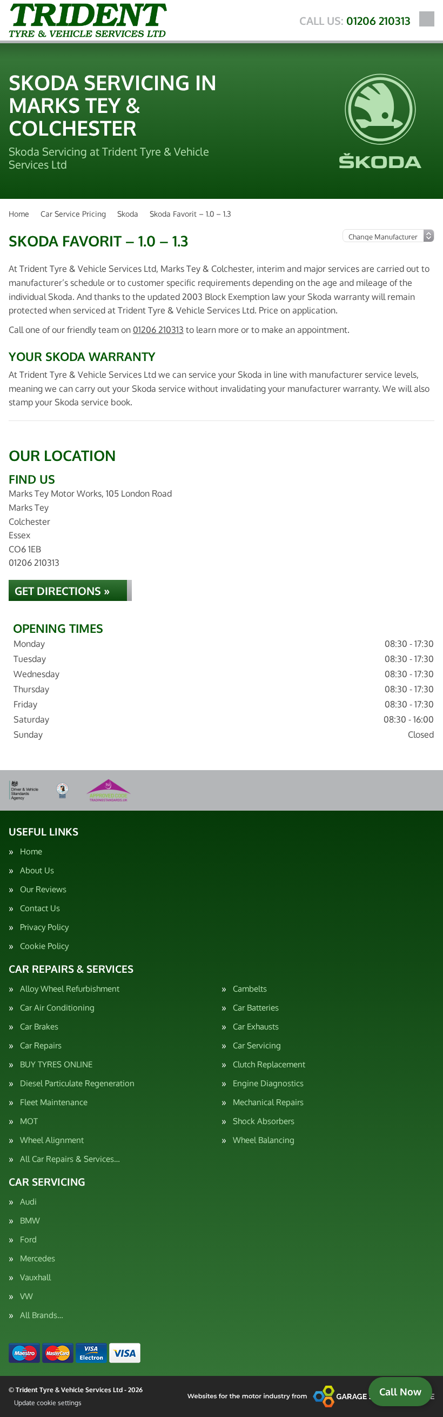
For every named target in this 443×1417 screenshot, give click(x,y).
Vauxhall (35, 1277)
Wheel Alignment (52, 1140)
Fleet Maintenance (54, 1102)
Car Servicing (257, 1045)
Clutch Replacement (269, 1064)
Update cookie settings (48, 1403)
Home (31, 851)
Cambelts (250, 989)
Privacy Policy (44, 927)
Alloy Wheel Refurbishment (69, 989)
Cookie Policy (44, 946)
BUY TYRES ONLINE (56, 1064)
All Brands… (41, 1315)
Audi (28, 1202)
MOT (29, 1121)
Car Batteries (256, 1008)
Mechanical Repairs (268, 1102)
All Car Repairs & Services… (70, 1159)
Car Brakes (39, 1026)
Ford (28, 1239)
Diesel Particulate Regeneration (77, 1083)
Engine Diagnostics (268, 1083)
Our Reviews (43, 889)
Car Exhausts (256, 1026)
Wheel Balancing (263, 1140)
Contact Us (40, 908)
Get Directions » (62, 591)
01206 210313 (355, 21)
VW (26, 1296)
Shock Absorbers (263, 1121)
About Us (37, 870)
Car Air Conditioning (57, 1008)
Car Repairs (41, 1045)
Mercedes (37, 1258)
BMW (30, 1221)
